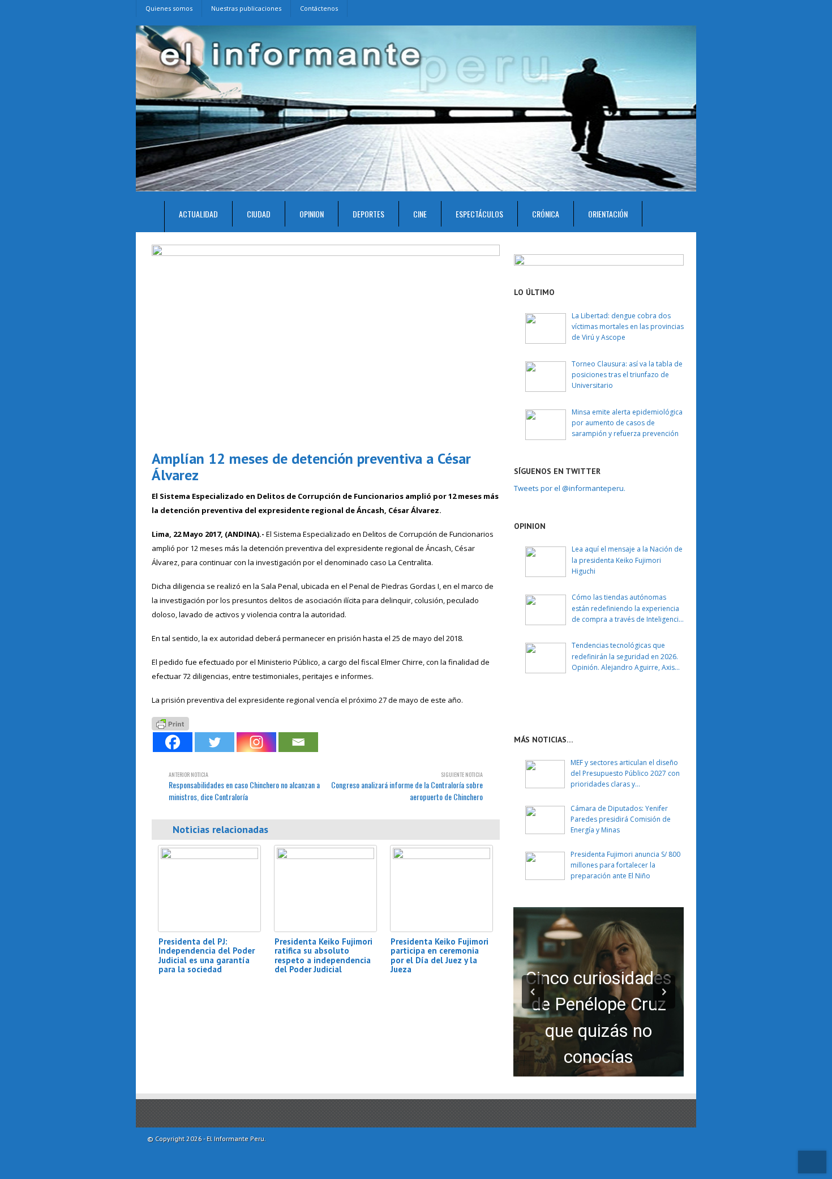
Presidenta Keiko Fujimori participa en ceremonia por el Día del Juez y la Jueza (439, 955)
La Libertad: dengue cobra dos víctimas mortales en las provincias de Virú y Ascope (628, 326)
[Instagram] (256, 742)
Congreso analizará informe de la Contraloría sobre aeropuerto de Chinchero (407, 786)
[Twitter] (214, 742)
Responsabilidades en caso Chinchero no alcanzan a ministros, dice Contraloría (244, 786)
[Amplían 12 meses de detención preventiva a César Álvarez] (326, 343)
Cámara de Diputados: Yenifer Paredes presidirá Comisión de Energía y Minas (621, 819)
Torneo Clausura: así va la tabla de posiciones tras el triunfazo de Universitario (627, 374)
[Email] (298, 742)
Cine (420, 214)
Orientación (608, 214)
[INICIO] (150, 216)
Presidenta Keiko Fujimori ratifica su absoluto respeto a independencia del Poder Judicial (323, 955)
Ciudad (259, 214)
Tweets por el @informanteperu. (569, 488)
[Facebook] (172, 742)
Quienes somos (168, 8)
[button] (533, 992)
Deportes (368, 214)
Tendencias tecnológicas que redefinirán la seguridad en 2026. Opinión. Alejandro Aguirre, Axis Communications (625, 656)
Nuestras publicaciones (246, 8)
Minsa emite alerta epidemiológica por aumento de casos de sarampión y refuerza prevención (627, 422)
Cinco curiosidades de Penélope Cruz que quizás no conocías (598, 1018)
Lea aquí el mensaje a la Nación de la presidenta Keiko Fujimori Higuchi (627, 559)
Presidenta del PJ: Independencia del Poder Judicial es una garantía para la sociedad (206, 955)
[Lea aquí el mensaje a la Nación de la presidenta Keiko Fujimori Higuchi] (545, 561)
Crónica (545, 214)
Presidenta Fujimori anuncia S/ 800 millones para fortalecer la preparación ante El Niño (625, 865)
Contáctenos (319, 8)
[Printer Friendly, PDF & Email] (170, 722)
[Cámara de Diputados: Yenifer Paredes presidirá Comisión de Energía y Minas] (545, 820)
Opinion (311, 214)
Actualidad (198, 214)
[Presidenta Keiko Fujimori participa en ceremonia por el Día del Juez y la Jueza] (441, 888)
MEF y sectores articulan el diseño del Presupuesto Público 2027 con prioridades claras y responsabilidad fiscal (625, 774)
